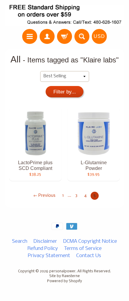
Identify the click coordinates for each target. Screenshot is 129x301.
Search (19, 241)
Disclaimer (45, 241)
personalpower (62, 271)
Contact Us (88, 256)
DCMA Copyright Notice (90, 241)
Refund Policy (43, 248)
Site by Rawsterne (64, 276)
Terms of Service (83, 248)
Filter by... (64, 92)
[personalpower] (64, 15)
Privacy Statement (49, 256)
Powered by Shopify (64, 281)
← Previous (44, 196)
